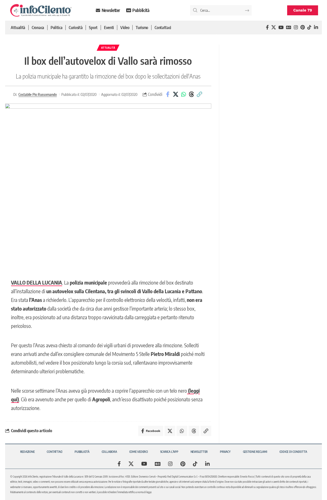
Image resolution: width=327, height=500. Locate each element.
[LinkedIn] (316, 27)
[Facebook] (267, 27)
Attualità (108, 47)
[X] (273, 27)
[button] (199, 94)
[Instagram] (296, 27)
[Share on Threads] (191, 94)
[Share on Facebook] (167, 94)
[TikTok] (309, 27)
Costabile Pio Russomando (37, 94)
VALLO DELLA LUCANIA (36, 282)
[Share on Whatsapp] (183, 94)
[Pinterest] (302, 27)
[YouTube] (281, 27)
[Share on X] (175, 94)
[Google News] (289, 27)
